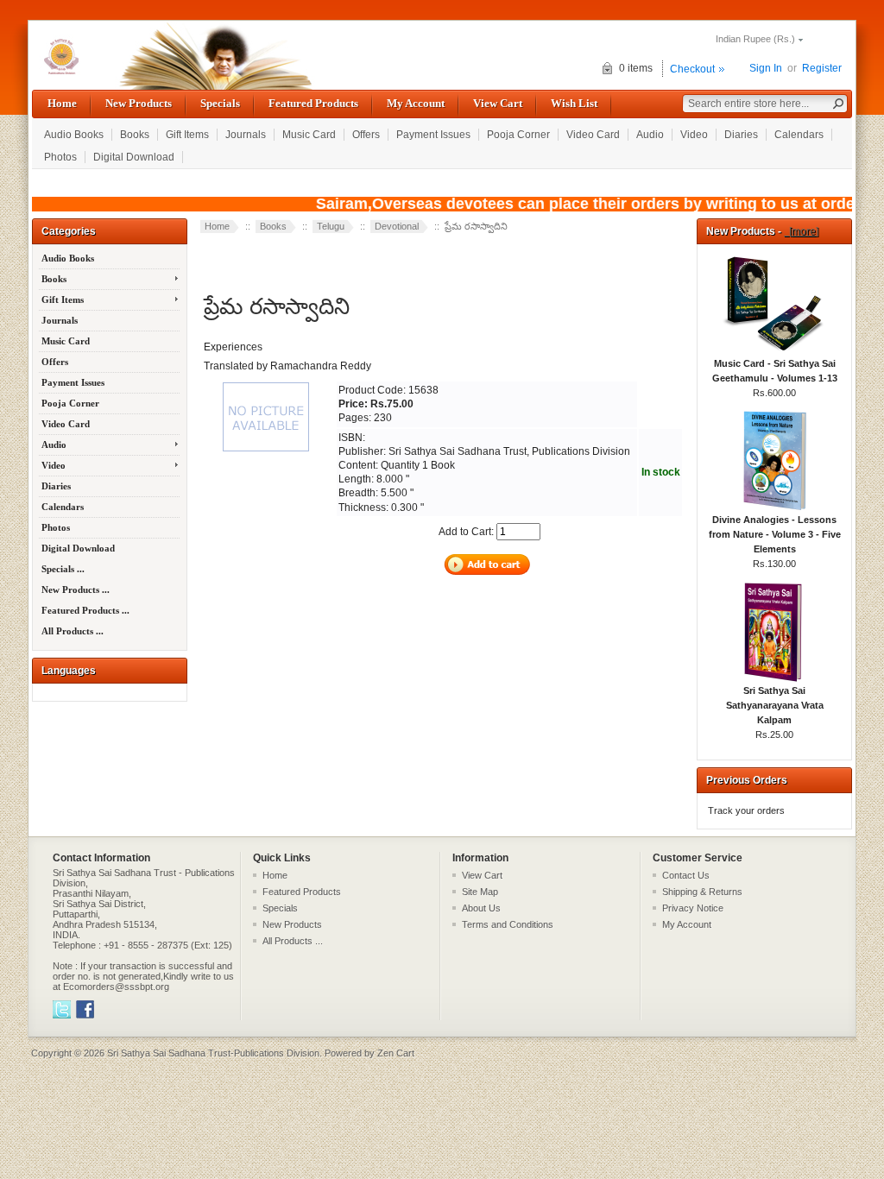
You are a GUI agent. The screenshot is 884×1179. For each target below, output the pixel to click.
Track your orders (746, 810)
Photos (60, 157)
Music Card (309, 135)
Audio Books (74, 135)
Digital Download (133, 157)
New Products (138, 103)
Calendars (799, 135)
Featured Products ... (85, 610)
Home (62, 103)
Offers (366, 135)
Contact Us (686, 875)
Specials (220, 103)
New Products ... (75, 589)
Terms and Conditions (507, 924)
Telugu (330, 226)
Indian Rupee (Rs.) (755, 39)
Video (694, 135)
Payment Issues (433, 135)
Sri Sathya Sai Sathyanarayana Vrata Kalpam (775, 705)
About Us (481, 908)
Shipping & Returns (702, 891)
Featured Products (313, 103)
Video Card (593, 135)
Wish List (574, 103)
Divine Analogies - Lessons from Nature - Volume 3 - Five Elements (775, 534)
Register (822, 68)
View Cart (497, 103)
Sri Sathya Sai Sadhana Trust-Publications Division (213, 1053)
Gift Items (187, 135)
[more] (801, 231)
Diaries (741, 135)
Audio (650, 135)
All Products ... (72, 631)
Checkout (692, 69)
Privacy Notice (692, 908)
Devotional (397, 226)
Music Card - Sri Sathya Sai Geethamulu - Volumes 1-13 (774, 370)
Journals (245, 135)
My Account (416, 103)
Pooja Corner (518, 135)
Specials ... (63, 569)
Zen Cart (395, 1053)
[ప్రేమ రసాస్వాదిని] (267, 452)
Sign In (765, 68)
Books (134, 135)
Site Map (480, 891)
